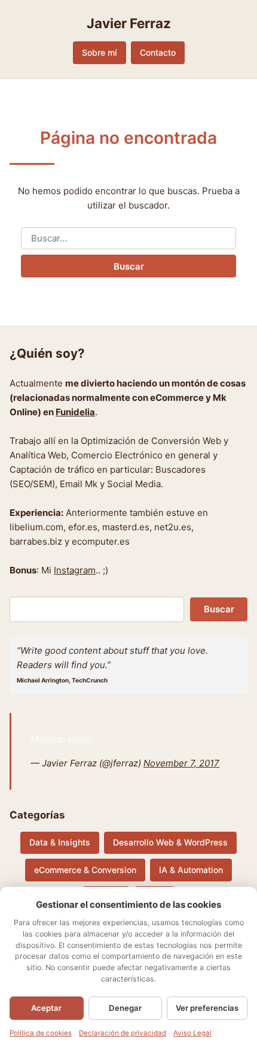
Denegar (125, 1008)
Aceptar (46, 1008)
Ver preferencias (207, 1008)
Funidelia (75, 412)
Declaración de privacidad (122, 1033)
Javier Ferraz (129, 23)
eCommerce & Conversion (85, 870)
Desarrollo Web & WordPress (170, 842)
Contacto (158, 52)
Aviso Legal (192, 1033)
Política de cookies (41, 1033)
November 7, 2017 (181, 763)
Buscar (129, 266)
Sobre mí (99, 52)
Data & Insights (59, 842)
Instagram (75, 570)
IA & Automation (191, 870)
